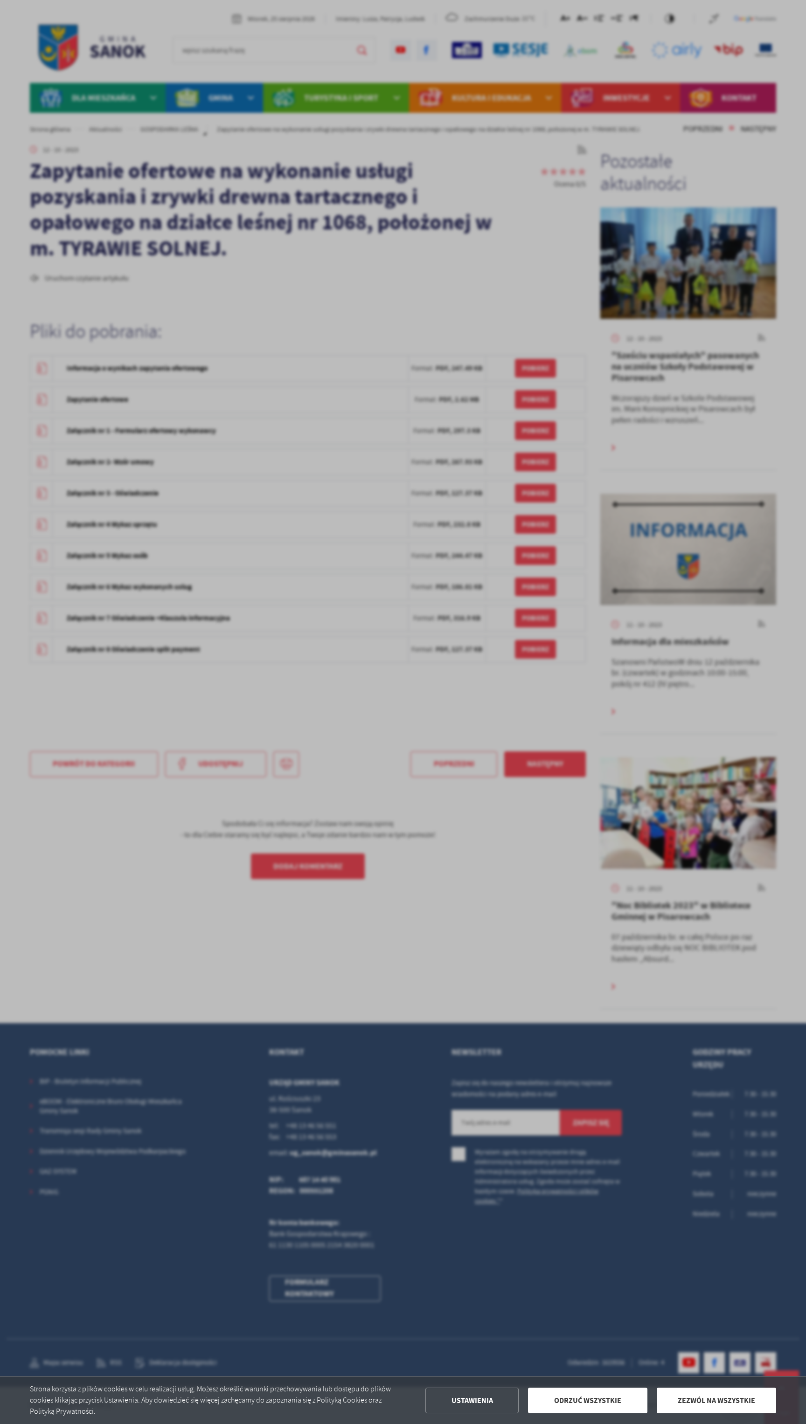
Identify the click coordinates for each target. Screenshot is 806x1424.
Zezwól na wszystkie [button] (716, 1400)
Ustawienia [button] (472, 1400)
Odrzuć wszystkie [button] (587, 1400)
